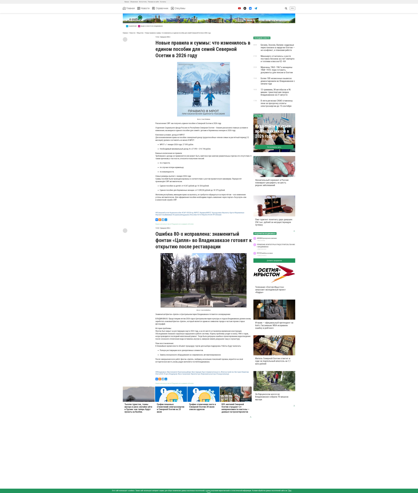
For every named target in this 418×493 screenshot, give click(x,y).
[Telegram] (163, 219)
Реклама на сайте (153, 2)
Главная (130, 8)
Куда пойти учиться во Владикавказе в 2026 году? (273, 131)
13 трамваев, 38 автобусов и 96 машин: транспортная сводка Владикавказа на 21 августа (276, 92)
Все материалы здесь (274, 147)
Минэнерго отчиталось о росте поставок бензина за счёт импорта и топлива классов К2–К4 (277, 59)
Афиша (126, 2)
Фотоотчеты (143, 2)
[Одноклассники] (159, 219)
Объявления (134, 2)
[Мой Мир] (166, 219)
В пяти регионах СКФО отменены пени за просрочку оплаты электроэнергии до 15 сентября (277, 103)
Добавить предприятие (274, 260)
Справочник (162, 8)
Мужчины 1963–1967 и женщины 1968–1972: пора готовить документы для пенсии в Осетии (277, 70)
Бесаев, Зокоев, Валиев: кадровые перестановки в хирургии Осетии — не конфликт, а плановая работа (278, 47)
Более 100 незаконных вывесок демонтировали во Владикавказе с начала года (278, 81)
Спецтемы (180, 8)
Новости (145, 8)
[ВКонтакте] (156, 219)
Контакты (163, 2)
